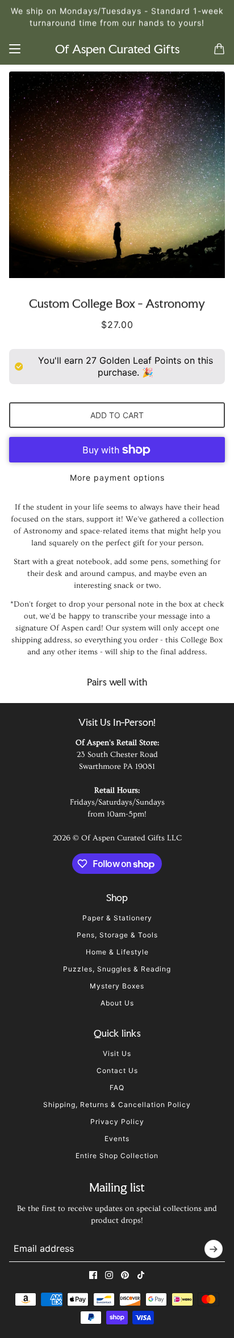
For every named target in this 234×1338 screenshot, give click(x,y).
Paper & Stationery (117, 918)
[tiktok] (141, 1275)
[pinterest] (125, 1275)
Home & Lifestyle (117, 952)
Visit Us (117, 1053)
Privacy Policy (117, 1121)
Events (117, 1138)
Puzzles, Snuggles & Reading (117, 969)
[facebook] (93, 1275)
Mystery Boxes (117, 986)
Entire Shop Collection (117, 1155)
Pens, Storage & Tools (117, 935)
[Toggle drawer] (14, 48)
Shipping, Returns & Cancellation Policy (117, 1104)
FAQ (117, 1087)
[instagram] (109, 1275)
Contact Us (117, 1070)
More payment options (117, 477)
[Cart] (219, 48)
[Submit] (213, 1249)
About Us (117, 1003)
